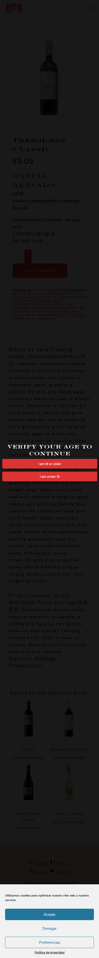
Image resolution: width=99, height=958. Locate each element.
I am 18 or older (49, 463)
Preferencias (49, 942)
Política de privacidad (49, 952)
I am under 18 (50, 476)
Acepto (49, 914)
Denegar (49, 928)
